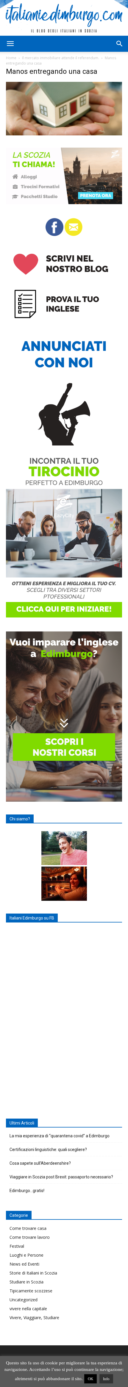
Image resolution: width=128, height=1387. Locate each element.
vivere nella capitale (28, 1308)
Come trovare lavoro (30, 1237)
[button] (10, 44)
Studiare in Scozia (26, 1282)
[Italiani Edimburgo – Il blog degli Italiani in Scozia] (64, 18)
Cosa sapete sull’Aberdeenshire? (40, 1163)
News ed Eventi (24, 1264)
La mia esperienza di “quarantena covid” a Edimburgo (60, 1135)
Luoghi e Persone (26, 1255)
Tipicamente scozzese (31, 1291)
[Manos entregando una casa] (64, 133)
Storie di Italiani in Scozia (33, 1273)
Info (106, 1379)
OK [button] (90, 1379)
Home (11, 57)
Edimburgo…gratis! (27, 1190)
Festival (17, 1246)
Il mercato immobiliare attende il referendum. (60, 57)
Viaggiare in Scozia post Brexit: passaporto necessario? (61, 1177)
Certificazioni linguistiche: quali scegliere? (48, 1149)
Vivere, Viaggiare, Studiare (34, 1317)
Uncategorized (24, 1299)
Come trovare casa (28, 1228)
